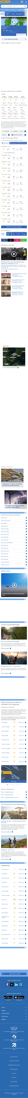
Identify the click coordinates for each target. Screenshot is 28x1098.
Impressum (14, 1073)
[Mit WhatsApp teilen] (23, 240)
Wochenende (19, 14)
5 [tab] (16, 785)
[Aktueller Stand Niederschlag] (14, 356)
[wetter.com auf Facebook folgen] (7, 984)
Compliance (14, 1077)
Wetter (3, 1007)
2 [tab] (9, 785)
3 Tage (12, 14)
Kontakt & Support (14, 1069)
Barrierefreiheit (14, 1081)
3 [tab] (12, 785)
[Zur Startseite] (6, 1)
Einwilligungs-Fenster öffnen (14, 1065)
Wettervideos (4, 1016)
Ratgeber (3, 1019)
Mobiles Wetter (5, 1013)
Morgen (7, 13)
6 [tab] (18, 785)
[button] (14, 226)
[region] (14, 152)
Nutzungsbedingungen (14, 1085)
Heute (2, 13)
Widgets (3, 1010)
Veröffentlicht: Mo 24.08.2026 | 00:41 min (9, 269)
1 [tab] (7, 785)
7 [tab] (21, 785)
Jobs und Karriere (14, 1056)
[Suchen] (25, 6)
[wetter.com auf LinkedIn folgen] (16, 984)
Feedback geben (12, 32)
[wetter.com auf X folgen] (12, 985)
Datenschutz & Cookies (14, 1060)
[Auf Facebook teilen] (4, 240)
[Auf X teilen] (11, 240)
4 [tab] (14, 785)
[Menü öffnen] (25, 1)
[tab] (5, 143)
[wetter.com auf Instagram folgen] (21, 984)
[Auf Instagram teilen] (17, 240)
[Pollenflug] (22, 2)
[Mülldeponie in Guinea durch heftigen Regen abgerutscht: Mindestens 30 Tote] (14, 253)
